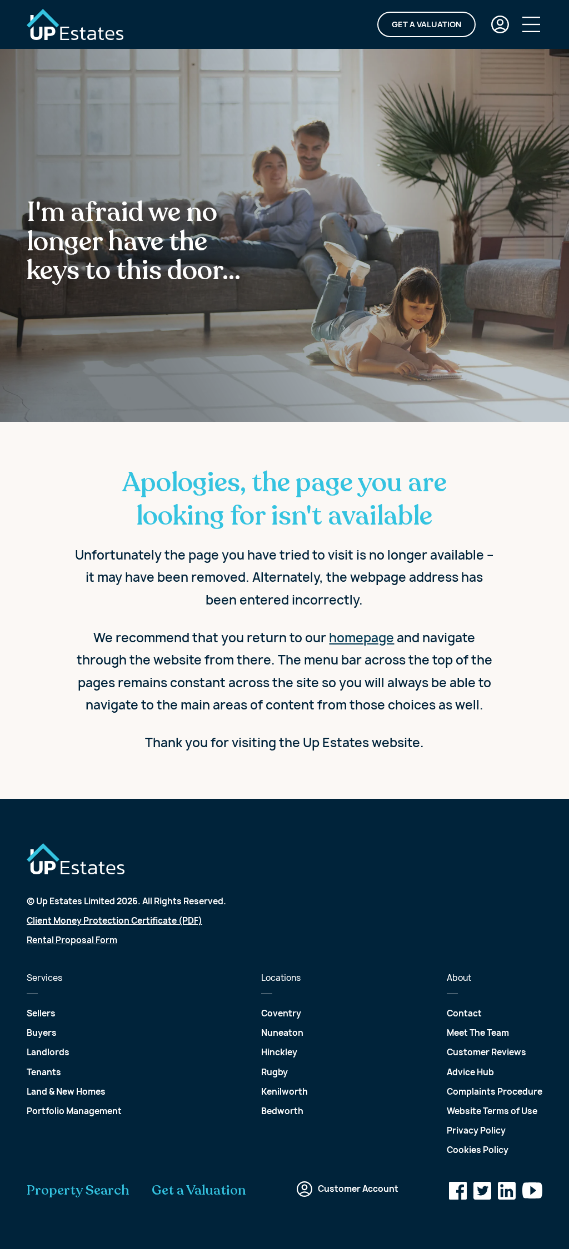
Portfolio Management (74, 1111)
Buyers (42, 1033)
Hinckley (279, 1052)
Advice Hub (470, 1072)
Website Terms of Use (492, 1111)
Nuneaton (282, 1033)
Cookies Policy (477, 1150)
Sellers (41, 1013)
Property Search (78, 1190)
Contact (464, 1013)
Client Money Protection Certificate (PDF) (114, 920)
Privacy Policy (476, 1130)
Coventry (281, 1013)
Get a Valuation (426, 24)
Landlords (48, 1052)
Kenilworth (284, 1091)
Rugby (274, 1072)
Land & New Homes (66, 1091)
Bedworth (282, 1111)
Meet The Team (478, 1033)
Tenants (44, 1072)
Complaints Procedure (494, 1091)
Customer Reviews (486, 1052)
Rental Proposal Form (72, 940)
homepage (361, 637)
